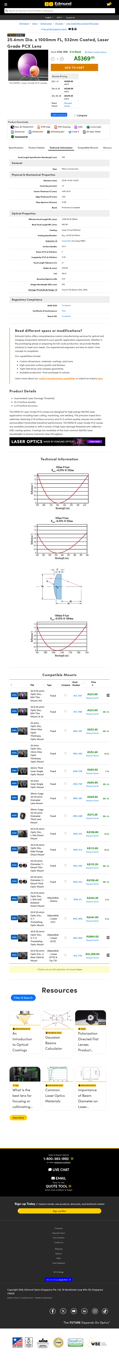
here (79, 969)
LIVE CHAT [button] (61, 1169)
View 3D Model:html (23, 126)
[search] (59, 10)
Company (59, 1228)
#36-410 (77, 833)
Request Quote (68, 104)
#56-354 (77, 881)
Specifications (16, 147)
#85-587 (77, 798)
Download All (21, 136)
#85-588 (77, 815)
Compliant (66, 305)
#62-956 (77, 918)
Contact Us (70, 17)
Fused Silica (67, 241)
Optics (34, 23)
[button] (72, 28)
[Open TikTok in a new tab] (105, 1312)
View (64, 310)
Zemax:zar (19, 131)
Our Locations (58, 1237)
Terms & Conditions (43, 1298)
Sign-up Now (59, 1210)
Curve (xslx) (95, 126)
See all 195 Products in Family (55, 29)
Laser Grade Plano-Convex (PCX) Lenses (82, 23)
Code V (75, 131)
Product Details (37, 147)
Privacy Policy (13, 1298)
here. (100, 378)
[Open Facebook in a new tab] (53, 1312)
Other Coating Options (97, 52)
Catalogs (59, 1272)
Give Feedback (59, 1263)
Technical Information (61, 147)
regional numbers (62, 1162)
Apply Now (57, 1279)
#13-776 (77, 955)
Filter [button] (17, 998)
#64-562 (77, 753)
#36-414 (77, 849)
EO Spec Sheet (93, 131)
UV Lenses (59, 23)
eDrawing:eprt (57, 131)
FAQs (58, 1258)
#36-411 (78, 899)
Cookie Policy (27, 1298)
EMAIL (61, 1178)
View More (18, 1117)
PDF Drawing (63, 126)
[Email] (69, 28)
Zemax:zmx (37, 131)
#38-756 (77, 783)
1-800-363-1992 (56, 1158)
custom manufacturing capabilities (57, 378)
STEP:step (45, 126)
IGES (80, 126)
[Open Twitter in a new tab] (63, 1312)
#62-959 (77, 937)
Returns (58, 1253)
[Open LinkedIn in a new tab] (84, 1312)
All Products (24, 23)
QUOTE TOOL (56, 1186)
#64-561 (77, 730)
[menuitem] (6, 4)
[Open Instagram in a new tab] (95, 1312)
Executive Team (58, 1233)
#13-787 (77, 695)
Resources (108, 147)
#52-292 (77, 865)
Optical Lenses (46, 23)
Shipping (58, 1248)
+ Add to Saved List (59, 115)
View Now (25, 1043)
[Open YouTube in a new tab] (74, 1312)
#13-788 (77, 711)
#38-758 (77, 771)
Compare (81, 115)
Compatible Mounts (88, 147)
